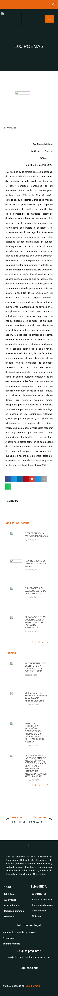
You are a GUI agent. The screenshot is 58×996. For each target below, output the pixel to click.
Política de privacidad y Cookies (19, 932)
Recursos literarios (14, 911)
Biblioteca (9, 894)
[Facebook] (32, 973)
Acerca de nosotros (42, 899)
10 (46, 642)
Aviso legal (9, 938)
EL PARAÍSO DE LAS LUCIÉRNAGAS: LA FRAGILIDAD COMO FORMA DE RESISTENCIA (35, 622)
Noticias (36, 916)
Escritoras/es (39, 894)
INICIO (7, 886)
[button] (53, 4)
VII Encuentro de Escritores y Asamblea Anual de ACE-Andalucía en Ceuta (36, 697)
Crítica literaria (11, 905)
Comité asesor (39, 910)
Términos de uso (11, 943)
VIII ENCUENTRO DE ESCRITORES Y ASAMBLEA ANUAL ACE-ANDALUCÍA (35, 667)
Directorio (9, 916)
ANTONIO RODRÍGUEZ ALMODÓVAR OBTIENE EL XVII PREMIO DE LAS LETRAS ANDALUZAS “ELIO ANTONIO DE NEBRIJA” (36, 732)
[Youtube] (25, 973)
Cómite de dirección (42, 905)
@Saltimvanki (33, 986)
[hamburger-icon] (49, 19)
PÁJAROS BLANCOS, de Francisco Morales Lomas (35, 563)
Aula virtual (10, 899)
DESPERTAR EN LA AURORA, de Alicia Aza (36, 534)
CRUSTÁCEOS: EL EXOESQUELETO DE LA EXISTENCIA (35, 591)
